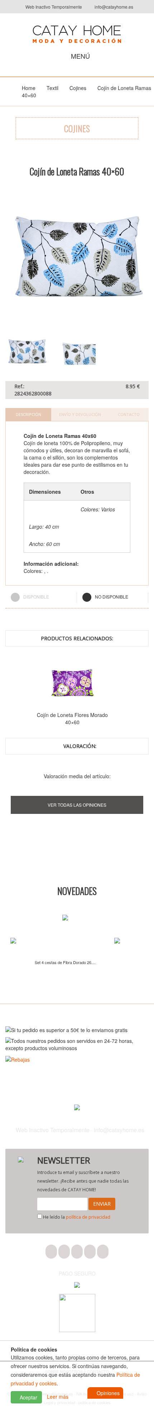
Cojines (77, 87)
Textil (52, 87)
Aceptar (27, 1397)
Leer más (57, 1396)
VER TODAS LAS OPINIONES (77, 805)
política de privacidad (88, 1217)
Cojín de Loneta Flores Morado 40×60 (70, 718)
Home (28, 87)
